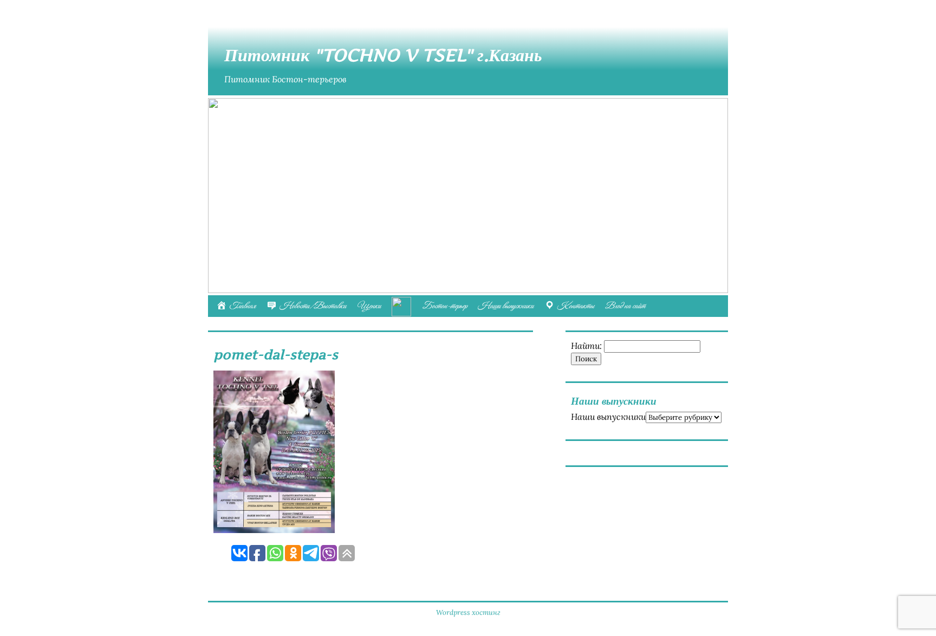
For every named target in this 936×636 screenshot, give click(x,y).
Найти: (586, 345)
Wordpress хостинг (468, 612)
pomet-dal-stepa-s (275, 354)
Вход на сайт (625, 306)
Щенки (369, 306)
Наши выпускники (506, 306)
